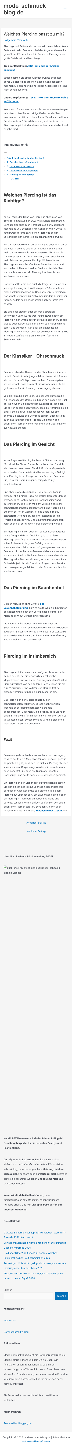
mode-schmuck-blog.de (25, 9)
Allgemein (10, 40)
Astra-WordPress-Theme (36, 1441)
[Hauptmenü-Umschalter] (65, 9)
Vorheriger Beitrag (36, 822)
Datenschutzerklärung (16, 1331)
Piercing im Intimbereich (22, 174)
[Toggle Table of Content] (6, 154)
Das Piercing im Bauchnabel (24, 170)
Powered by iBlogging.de (17, 1423)
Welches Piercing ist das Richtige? (26, 158)
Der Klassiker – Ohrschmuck (24, 162)
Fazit (16, 179)
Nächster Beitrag (36, 831)
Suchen (8, 1289)
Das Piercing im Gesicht (22, 166)
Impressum (10, 1320)
